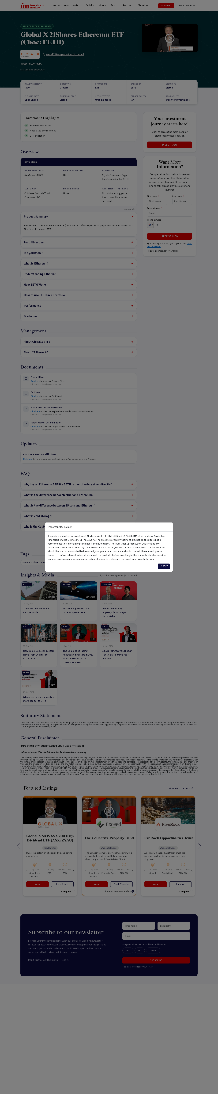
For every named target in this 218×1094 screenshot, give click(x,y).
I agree (164, 566)
